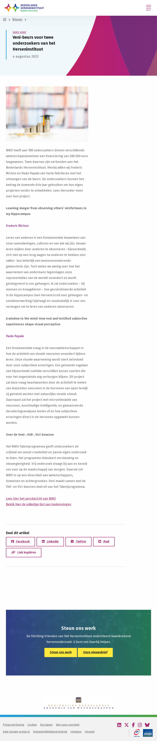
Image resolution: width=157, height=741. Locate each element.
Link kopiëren (26, 552)
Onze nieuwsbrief (95, 652)
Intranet (90, 731)
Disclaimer (46, 724)
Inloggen (76, 731)
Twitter (80, 541)
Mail (106, 541)
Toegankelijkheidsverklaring (50, 731)
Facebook (23, 541)
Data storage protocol (16, 731)
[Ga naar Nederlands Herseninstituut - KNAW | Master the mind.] (4, 19)
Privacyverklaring (13, 724)
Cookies (32, 724)
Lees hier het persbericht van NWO (31, 498)
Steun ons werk (61, 652)
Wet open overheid (67, 724)
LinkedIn (52, 541)
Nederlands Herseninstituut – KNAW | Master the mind (24, 8)
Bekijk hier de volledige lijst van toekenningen (38, 504)
